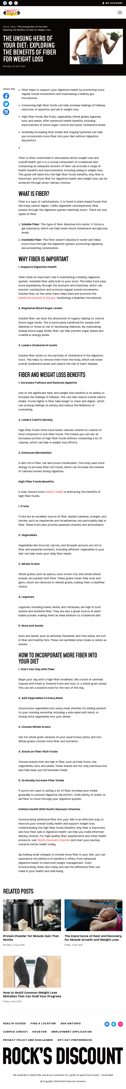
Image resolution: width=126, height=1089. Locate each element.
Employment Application (71, 1031)
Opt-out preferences (74, 1040)
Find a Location (43, 1023)
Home (6, 26)
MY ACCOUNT (114, 3)
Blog (13, 26)
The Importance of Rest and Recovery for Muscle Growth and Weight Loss (93, 938)
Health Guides (14, 1023)
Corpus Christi (15, 1031)
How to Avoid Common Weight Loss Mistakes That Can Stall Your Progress (32, 994)
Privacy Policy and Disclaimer (28, 1040)
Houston (39, 1031)
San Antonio (71, 1023)
